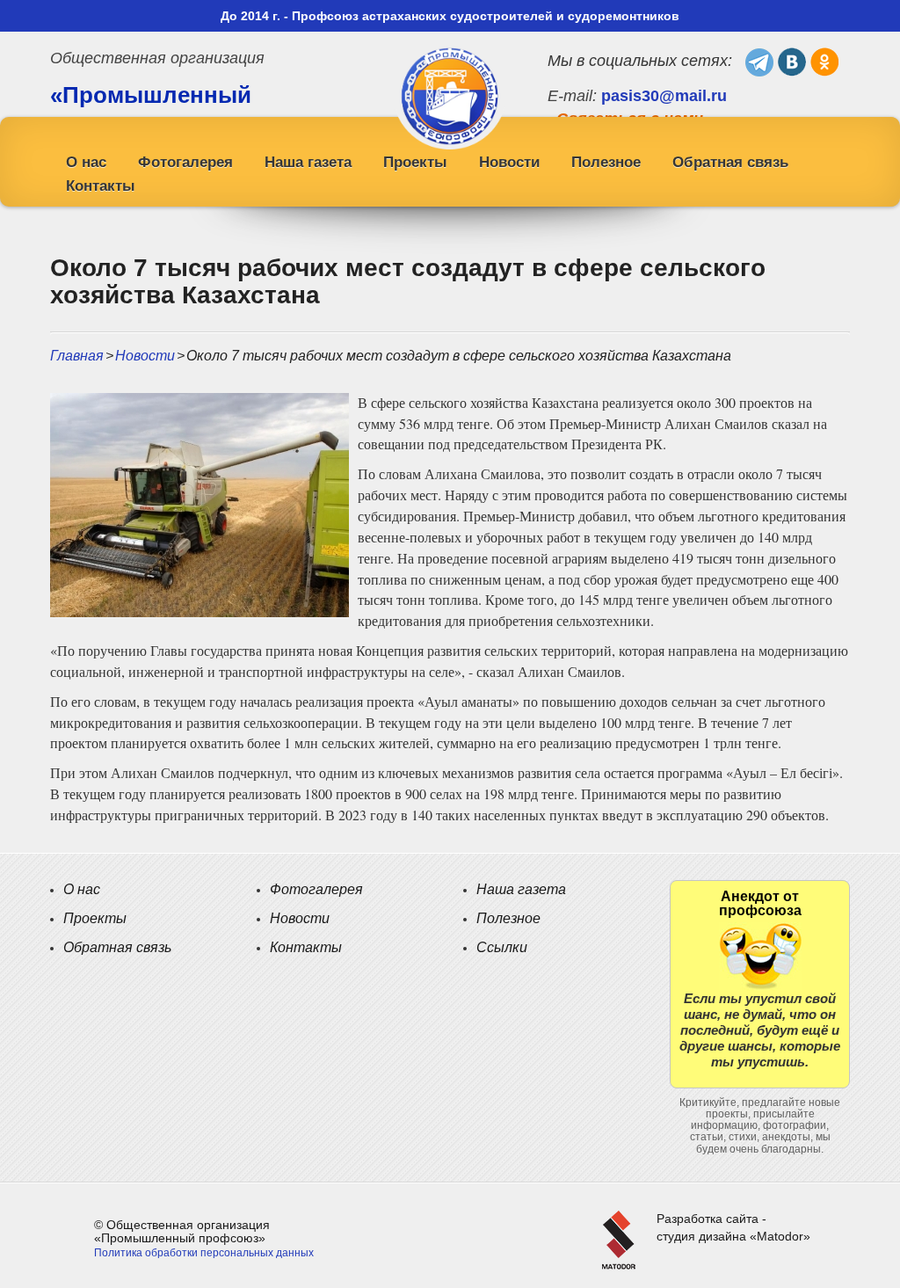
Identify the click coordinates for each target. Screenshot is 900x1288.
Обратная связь (730, 162)
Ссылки (501, 947)
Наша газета (308, 162)
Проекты (415, 162)
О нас (86, 162)
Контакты (100, 186)
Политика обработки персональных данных (204, 1253)
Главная (77, 355)
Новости (509, 162)
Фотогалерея (185, 162)
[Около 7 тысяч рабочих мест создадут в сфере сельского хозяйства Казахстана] (199, 504)
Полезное (606, 162)
